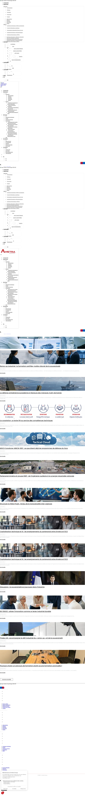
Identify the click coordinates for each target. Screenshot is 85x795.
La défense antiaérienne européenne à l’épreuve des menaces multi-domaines (31, 393)
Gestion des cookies (7, 698)
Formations (8, 120)
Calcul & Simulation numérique (13, 28)
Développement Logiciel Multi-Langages (12, 125)
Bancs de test (8, 141)
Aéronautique (9, 7)
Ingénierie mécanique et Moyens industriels (15, 25)
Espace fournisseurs (7, 693)
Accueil (43, 346)
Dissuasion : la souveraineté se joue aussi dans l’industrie (22, 587)
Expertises (5, 92)
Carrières (5, 147)
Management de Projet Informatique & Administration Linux (12, 135)
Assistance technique (10, 117)
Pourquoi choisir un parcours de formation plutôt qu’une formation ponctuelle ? (31, 666)
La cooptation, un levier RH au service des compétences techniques (26, 420)
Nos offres (8, 151)
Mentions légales (7, 695)
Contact (5, 700)
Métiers (7, 101)
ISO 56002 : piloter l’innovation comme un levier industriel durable (25, 611)
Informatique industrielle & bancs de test (15, 30)
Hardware (5, 139)
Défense (8, 10)
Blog (4, 154)
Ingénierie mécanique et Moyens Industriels (12, 103)
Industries (7, 94)
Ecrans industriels (9, 144)
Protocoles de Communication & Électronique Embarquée (12, 131)
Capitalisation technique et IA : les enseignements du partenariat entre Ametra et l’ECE (34, 531)
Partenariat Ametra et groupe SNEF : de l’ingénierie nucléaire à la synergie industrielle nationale (37, 476)
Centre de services (9, 119)
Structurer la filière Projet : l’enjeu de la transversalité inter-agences (26, 504)
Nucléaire (9, 12)
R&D (5, 743)
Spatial (8, 16)
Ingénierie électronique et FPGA (13, 34)
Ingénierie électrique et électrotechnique (15, 32)
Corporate (5, 90)
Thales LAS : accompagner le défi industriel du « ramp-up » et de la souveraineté (31, 638)
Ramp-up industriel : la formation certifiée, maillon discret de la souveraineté (30, 366)
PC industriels (8, 142)
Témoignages (8, 153)
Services (5, 115)
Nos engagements (9, 152)
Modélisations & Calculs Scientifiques (12, 127)
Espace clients (6, 691)
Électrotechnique (11, 129)
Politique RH (8, 149)
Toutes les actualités (6, 679)
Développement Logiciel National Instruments (12, 123)
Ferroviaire (9, 14)
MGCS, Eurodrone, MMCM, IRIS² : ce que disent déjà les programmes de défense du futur (34, 448)
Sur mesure (6, 759)
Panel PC (7, 143)
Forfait (7, 118)
